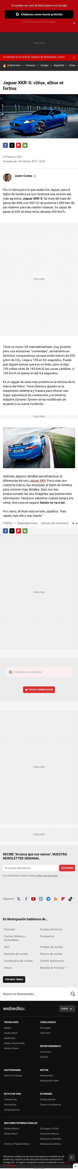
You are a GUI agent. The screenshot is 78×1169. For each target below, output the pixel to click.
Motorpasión (46, 1075)
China (72, 65)
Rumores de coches (16, 954)
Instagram (41, 898)
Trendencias (10, 1099)
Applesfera (9, 1038)
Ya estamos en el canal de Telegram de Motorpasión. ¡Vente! (34, 57)
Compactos (47, 936)
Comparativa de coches (18, 961)
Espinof (44, 1057)
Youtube (33, 898)
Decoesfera (10, 1104)
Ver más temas (14, 979)
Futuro (8, 967)
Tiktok (70, 898)
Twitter (12, 145)
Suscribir (67, 868)
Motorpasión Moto (49, 1080)
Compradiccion (11, 1109)
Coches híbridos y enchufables (15, 938)
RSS (56, 898)
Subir (64, 1008)
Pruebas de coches (51, 947)
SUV (6, 947)
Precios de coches (51, 954)
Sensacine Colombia (50, 1138)
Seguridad (59, 65)
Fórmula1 (9, 929)
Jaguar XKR (38, 480)
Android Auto (13, 65)
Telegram (48, 898)
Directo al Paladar (13, 1075)
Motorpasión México (50, 1144)
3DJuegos (45, 1027)
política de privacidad (47, 875)
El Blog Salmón (47, 1099)
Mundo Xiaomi (11, 1048)
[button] (25, 176)
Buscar (73, 994)
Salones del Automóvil (54, 523)
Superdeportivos (27, 523)
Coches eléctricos (51, 929)
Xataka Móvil (10, 1033)
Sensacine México (49, 1133)
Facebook (5, 145)
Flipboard (18, 145)
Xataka (7, 1027)
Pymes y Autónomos (50, 1104)
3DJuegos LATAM (49, 1128)
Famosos (30, 65)
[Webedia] (14, 1010)
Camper (44, 65)
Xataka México (11, 1128)
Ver (41, 689)
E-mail (25, 145)
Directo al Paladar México (17, 1144)
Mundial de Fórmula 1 (53, 967)
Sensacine (45, 1051)
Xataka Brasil (11, 1133)
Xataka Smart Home (14, 1043)
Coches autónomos (52, 961)
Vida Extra (45, 1033)
